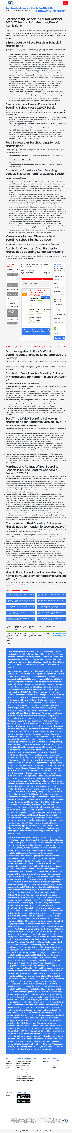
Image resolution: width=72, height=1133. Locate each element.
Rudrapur (44, 794)
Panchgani (12, 781)
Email (56, 284)
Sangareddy (42, 797)
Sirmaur (56, 802)
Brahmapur (20, 695)
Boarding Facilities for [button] (10, 270)
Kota (46, 749)
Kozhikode (21, 752)
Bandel (10, 681)
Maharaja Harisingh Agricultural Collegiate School (29, 1046)
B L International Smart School (39, 921)
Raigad (36, 789)
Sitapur (22, 804)
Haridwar (50, 726)
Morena (10, 765)
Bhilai (18, 689)
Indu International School (53, 989)
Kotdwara (54, 749)
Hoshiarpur (33, 729)
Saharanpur (12, 797)
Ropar (36, 794)
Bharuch (11, 689)
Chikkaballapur (57, 697)
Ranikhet (58, 791)
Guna (55, 721)
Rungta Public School (16, 1002)
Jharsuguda (12, 736)
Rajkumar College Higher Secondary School (39, 999)
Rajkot (30, 791)
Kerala (21, 659)
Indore (10, 731)
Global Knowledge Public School (21, 913)
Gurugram (19, 723)
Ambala (18, 676)
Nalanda (56, 768)
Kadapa (46, 736)
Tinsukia (51, 812)
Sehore (32, 799)
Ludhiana (26, 757)
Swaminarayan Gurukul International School (33, 882)
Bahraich (33, 679)
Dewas (56, 705)
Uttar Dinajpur (50, 820)
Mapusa (11, 763)
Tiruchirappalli (13, 815)
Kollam (18, 749)
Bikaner (36, 692)
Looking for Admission (58, 300)
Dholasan (44, 708)
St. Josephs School (22, 997)
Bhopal (55, 689)
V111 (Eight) (10, 284)
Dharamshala (23, 708)
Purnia (55, 786)
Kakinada (56, 736)
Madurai (35, 757)
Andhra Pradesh (42, 651)
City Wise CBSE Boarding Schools (23, 1063)
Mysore (61, 765)
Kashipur (28, 744)
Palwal (42, 778)
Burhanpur (42, 695)
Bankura (29, 681)
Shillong (59, 799)
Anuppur (54, 676)
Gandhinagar (40, 715)
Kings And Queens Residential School (41, 991)
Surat (9, 810)
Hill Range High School (17, 916)
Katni (35, 744)
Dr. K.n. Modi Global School (25, 929)
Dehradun (33, 705)
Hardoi (41, 726)
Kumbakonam (13, 755)
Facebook (8, 1095)
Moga (51, 763)
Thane (31, 810)
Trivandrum (39, 817)
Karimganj (30, 742)
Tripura (27, 664)
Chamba (60, 695)
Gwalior (38, 723)
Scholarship (36, 332)
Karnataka (12, 659)
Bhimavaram (37, 689)
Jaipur (35, 731)
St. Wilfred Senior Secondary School (34, 1012)
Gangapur (52, 715)
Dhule (52, 708)
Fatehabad (57, 713)
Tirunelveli (25, 815)
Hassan (58, 726)
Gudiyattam (37, 721)
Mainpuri (58, 757)
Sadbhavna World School (18, 1025)
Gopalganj (50, 718)
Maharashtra (47, 659)
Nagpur (32, 768)
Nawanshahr (20, 773)
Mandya (45, 760)
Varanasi (39, 823)
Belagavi (50, 684)
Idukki (53, 729)
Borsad (10, 695)
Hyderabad (44, 729)
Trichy (30, 817)
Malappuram (13, 760)
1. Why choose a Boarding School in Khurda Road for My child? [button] (19, 595)
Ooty (9, 778)
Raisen (10, 791)
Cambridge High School (47, 905)
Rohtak (29, 794)
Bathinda (36, 684)
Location (57, 319)
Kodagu (29, 747)
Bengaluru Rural (32, 687)
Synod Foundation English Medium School (42, 984)
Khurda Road (13, 747)
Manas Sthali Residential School (28, 968)
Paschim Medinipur (15, 783)
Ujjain (35, 820)
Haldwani (54, 723)
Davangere (22, 705)
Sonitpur (11, 807)
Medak (28, 763)
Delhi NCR (46, 654)
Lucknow (17, 757)
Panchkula (22, 781)
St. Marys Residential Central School (46, 1025)
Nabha (10, 768)
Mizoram (22, 662)
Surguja (16, 810)
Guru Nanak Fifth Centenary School (41, 840)
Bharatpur (56, 687)
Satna (10, 799)
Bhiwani (47, 689)
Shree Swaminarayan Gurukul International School (29, 1028)
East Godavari (47, 710)
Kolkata (10, 749)
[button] (12, 303)
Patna (61, 783)
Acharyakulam (56, 1002)
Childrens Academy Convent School (44, 923)
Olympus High (36, 944)
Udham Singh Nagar (16, 820)
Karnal (58, 742)
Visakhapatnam (36, 825)
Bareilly (59, 681)
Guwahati (29, 723)
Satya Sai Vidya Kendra (41, 889)
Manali (30, 760)
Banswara (38, 681)
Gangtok (11, 718)
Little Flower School (22, 863)
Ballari (59, 679)
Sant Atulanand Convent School (34, 976)
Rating (45, 273)
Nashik (10, 773)
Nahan (40, 768)
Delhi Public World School (35, 926)
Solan (39, 804)
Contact (50, 332)
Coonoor (23, 702)
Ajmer (16, 674)
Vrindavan (12, 828)
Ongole (59, 776)
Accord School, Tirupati (24, 869)
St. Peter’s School (29, 1031)
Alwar (10, 676)
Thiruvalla (55, 810)
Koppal (25, 749)
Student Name (59, 276)
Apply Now (45, 297)
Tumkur (49, 817)
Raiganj (43, 789)
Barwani (19, 684)
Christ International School (48, 908)
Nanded (36, 770)
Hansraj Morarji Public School (48, 913)
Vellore (47, 823)
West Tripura (12, 831)
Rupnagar (53, 794)
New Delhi (53, 773)
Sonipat (54, 804)
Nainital (48, 768)
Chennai (33, 697)
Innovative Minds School (43, 918)
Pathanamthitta (32, 783)
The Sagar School (22, 842)
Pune (31, 786)
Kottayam (11, 752)
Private (10, 323)
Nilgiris (19, 776)
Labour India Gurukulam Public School (23, 866)
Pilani (18, 786)
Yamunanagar (13, 833)
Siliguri (49, 802)
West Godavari (53, 828)
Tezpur (24, 810)
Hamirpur (11, 726)
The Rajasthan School (34, 986)
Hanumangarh (23, 726)
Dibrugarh (11, 710)
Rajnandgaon (40, 791)
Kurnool (24, 755)
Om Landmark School (45, 876)
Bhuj (24, 692)
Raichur (28, 789)
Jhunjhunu (23, 736)
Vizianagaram (50, 825)
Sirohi (9, 804)
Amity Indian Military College (33, 884)
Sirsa (15, 804)
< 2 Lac (15, 293)
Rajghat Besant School (17, 973)
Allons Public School (39, 997)
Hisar (16, 729)
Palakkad (26, 778)
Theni (47, 810)
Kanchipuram (24, 739)
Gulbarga (48, 721)
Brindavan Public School (30, 989)
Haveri (10, 729)
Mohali (58, 763)
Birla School (22, 923)
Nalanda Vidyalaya (25, 876)
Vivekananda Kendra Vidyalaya (21, 939)
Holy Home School (33, 1018)
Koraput (33, 749)
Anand (35, 676)
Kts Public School (39, 861)
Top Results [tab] (30, 271)
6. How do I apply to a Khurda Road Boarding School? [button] (51, 595)
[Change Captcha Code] (58, 328)
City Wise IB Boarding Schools (23, 1067)
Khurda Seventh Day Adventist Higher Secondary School (39, 293)
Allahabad (51, 674)
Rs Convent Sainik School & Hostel (42, 973)
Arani (61, 676)
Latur (9, 757)
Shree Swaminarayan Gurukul (28, 1020)
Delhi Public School (15, 926)
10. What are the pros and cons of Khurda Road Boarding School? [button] (50, 619)
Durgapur (36, 710)
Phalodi (11, 786)
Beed (43, 684)
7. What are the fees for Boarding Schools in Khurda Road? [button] (51, 601)
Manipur (57, 659)
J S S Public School (16, 991)
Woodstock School (31, 848)
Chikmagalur (14, 700)
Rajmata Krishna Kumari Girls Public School (25, 845)
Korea (40, 749)
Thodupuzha (33, 812)
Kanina (42, 739)
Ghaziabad (30, 718)
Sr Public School (30, 887)
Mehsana (43, 763)
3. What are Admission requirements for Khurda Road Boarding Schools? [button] (18, 607)
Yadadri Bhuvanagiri (29, 831)
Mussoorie (52, 765)
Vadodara (21, 823)
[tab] (12, 271)
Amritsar (27, 676)
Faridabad (46, 713)
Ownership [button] (10, 319)
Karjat (51, 742)
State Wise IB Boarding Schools (23, 1065)
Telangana (18, 664)
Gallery (43, 332)
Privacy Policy (9, 1063)
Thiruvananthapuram (17, 812)
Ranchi (51, 791)
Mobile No (57, 291)
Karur (9, 744)
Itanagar (18, 731)
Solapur (46, 804)
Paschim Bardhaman (53, 781)
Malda (23, 760)
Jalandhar (51, 731)
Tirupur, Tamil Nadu (47, 815)
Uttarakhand (51, 664)
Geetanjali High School (24, 1033)
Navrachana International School (31, 874)
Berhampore (45, 687)
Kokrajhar (49, 747)
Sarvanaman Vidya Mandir (26, 879)
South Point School (54, 845)
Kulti (53, 752)
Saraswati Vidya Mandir (46, 950)
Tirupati (34, 815)
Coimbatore (12, 702)
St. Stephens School (15, 1018)
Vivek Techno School (27, 937)
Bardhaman (49, 681)
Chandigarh (23, 697)
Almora (60, 674)
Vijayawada (12, 825)
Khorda (52, 744)
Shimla (10, 802)
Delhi (41, 705)
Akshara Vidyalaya (43, 869)
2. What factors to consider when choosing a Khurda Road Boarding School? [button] (19, 601)
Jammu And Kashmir (43, 657)
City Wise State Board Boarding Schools (25, 1080)
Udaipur (57, 817)
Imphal (60, 729)
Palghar (34, 778)
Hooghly (23, 729)
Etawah (27, 713)
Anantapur (44, 676)
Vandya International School (38, 1049)
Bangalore (19, 681)
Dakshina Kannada (44, 702)
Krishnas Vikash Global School (37, 1007)
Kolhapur (58, 747)
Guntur (10, 723)
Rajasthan (46, 662)
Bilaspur (44, 692)
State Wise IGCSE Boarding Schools (24, 1074)
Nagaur (24, 768)
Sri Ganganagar (23, 807)
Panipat (32, 781)
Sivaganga (31, 804)
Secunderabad (20, 799)
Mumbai (29, 765)
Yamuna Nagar (52, 831)
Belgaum (60, 684)
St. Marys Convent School (38, 1002)
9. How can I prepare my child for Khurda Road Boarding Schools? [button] (50, 613)
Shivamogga (20, 802)
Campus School (27, 955)
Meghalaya (12, 662)
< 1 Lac (9, 293)
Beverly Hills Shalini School (44, 837)
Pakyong (16, 778)
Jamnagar (37, 734)
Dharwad (35, 708)
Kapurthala (20, 742)
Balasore (51, 679)
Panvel (40, 781)
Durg (28, 710)
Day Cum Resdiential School (11, 311)
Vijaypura (23, 825)
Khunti (59, 744)
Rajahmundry (20, 791)
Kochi (22, 747)
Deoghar (48, 705)
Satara (59, 797)
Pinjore (25, 786)
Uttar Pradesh (38, 664)
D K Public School (42, 955)
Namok (29, 770)
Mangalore (55, 760)
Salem (22, 797)
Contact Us (60, 338)
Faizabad (36, 713)
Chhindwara (43, 697)
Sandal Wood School (26, 950)
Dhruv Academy (55, 910)
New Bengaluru (41, 773)
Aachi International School (47, 939)
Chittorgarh (43, 700)
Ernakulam (12, 713)
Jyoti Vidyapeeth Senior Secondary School (25, 1005)
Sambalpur (31, 797)
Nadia (17, 768)
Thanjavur (39, 810)
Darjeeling (11, 705)
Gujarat (60, 654)
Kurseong (33, 755)
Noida (26, 776)
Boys (15, 275)
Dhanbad (11, 708)
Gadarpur (28, 715)
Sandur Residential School (18, 889)
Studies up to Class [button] (11, 279)
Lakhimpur (54, 755)
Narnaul (56, 770)
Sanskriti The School (39, 842)
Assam (19, 654)
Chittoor (32, 700)
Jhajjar (46, 734)
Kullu (48, 752)
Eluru (57, 710)
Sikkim (55, 662)
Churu (52, 700)
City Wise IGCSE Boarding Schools (24, 1076)
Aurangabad (13, 679)
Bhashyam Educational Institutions (39, 1036)
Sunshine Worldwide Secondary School (33, 978)
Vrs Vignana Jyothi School (25, 1041)
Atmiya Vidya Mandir (16, 858)
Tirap (58, 812)
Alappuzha (25, 674)
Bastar (27, 684)
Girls (9, 275)
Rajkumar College (28, 855)
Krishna (30, 752)
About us (8, 1061)
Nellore (30, 773)
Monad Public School (47, 942)
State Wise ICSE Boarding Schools (23, 1070)
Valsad (30, 823)
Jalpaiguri (19, 734)
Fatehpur (11, 715)
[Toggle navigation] (65, 3)
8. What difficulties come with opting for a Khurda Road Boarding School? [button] (51, 607)
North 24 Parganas (38, 776)
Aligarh (42, 674)
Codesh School (13, 910)
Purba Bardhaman (43, 786)
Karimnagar (42, 742)
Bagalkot (24, 679)
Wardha (31, 828)
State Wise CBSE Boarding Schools (24, 1061)
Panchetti (50, 778)
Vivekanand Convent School (49, 937)
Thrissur (43, 812)
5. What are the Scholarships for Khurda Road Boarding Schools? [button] (18, 619)
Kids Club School (56, 842)
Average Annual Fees (58, 310)
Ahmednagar (55, 671)
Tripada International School (49, 855)
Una (41, 820)
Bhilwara (26, 689)
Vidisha (54, 823)
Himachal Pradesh (25, 657)
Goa (53, 654)
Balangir (42, 679)
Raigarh (51, 789)
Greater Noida (24, 721)
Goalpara (40, 718)
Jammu (28, 734)
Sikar (43, 802)
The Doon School (14, 848)
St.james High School (31, 981)
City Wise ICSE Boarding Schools (23, 1072)
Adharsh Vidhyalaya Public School (22, 942)
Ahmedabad (42, 671)
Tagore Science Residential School (43, 931)
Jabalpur (28, 731)
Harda (34, 726)
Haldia (46, 723)
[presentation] (30, 271)
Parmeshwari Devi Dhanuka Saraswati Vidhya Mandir (38, 971)
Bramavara (31, 695)
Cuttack (31, 702)
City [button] (8, 298)
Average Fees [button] (11, 289)
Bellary (10, 687)
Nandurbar (46, 770)
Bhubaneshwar (14, 692)
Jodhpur (38, 736)
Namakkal (11, 770)
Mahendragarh (47, 757)
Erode (20, 713)
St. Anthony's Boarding (52, 1044)
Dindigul (21, 710)
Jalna (10, 734)
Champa (12, 697)
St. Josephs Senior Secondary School (47, 1015)
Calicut (52, 695)
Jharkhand (58, 657)
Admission (27, 332)
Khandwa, (43, 744)
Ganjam (19, 718)
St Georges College (44, 850)
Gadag (20, 715)
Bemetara (19, 687)
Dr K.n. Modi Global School (30, 965)
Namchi (21, 770)
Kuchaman (40, 752)
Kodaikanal (39, 747)
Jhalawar (55, 734)
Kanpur (10, 742)
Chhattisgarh (35, 654)
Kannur (57, 739)
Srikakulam (36, 807)
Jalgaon (60, 731)
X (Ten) (17, 284)
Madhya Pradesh (32, 659)
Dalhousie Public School (37, 858)
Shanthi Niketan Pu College (29, 897)
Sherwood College (37, 952)
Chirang (24, 700)
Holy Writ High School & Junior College (44, 916)
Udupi (29, 820)
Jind (31, 736)
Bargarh (11, 684)
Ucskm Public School (38, 934)
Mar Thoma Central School (44, 1023)
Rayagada (20, 794)
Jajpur (42, 731)
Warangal (22, 828)
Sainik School (44, 887)
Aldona (35, 674)
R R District (19, 789)
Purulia (10, 789)
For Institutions (56, 1063)
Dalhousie (58, 702)
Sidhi (37, 802)
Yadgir (42, 831)
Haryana (11, 657)
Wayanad (41, 828)
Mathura (19, 763)
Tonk (25, 817)
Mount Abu (20, 765)
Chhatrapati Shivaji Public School (21, 908)
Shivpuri (30, 802)
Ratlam (10, 794)
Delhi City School (36, 960)
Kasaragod (18, 744)
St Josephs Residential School (44, 863)
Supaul (57, 807)
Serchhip (51, 799)
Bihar (25, 654)
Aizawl (10, 674)
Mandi (37, 760)
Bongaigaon (54, 692)
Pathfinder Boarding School (30, 947)
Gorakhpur (12, 721)
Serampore (41, 799)
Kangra (35, 739)
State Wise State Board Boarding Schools (25, 1078)
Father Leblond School (24, 994)
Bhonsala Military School (24, 905)
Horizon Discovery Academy (19, 918)
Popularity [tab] (29, 273)
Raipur (59, 789)
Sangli (52, 797)
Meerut (35, 763)
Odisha (31, 662)
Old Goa (51, 776)
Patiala (54, 783)
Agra (33, 671)
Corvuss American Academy (34, 910)
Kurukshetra (43, 755)
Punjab (38, 662)
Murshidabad (40, 765)
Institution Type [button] (12, 306)
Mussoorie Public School (24, 850)
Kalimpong (12, 739)
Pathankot (45, 783)
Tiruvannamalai (14, 817)
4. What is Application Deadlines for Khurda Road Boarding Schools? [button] (19, 613)
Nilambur (11, 776)
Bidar (29, 692)
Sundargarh (47, 807)
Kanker (50, 739)
